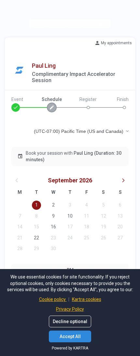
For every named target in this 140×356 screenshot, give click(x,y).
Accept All (70, 336)
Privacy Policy (70, 309)
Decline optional (70, 321)
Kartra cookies (86, 299)
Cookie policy (53, 299)
